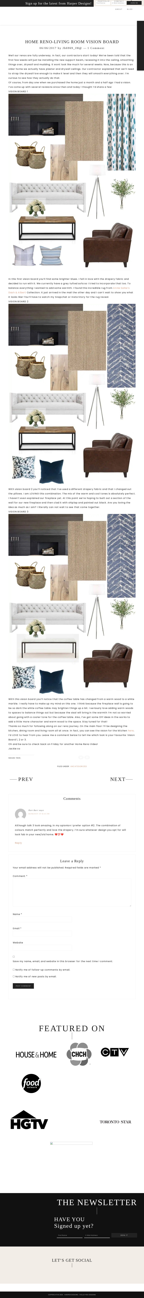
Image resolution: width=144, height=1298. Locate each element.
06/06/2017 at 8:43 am (39, 814)
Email (17, 928)
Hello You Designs (87, 1294)
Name (17, 914)
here (131, 730)
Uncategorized (78, 766)
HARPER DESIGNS (31, 16)
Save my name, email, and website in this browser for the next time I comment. (63, 961)
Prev (25, 779)
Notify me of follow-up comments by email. (42, 969)
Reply (18, 843)
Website (18, 942)
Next (118, 779)
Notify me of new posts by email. (36, 976)
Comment (20, 876)
